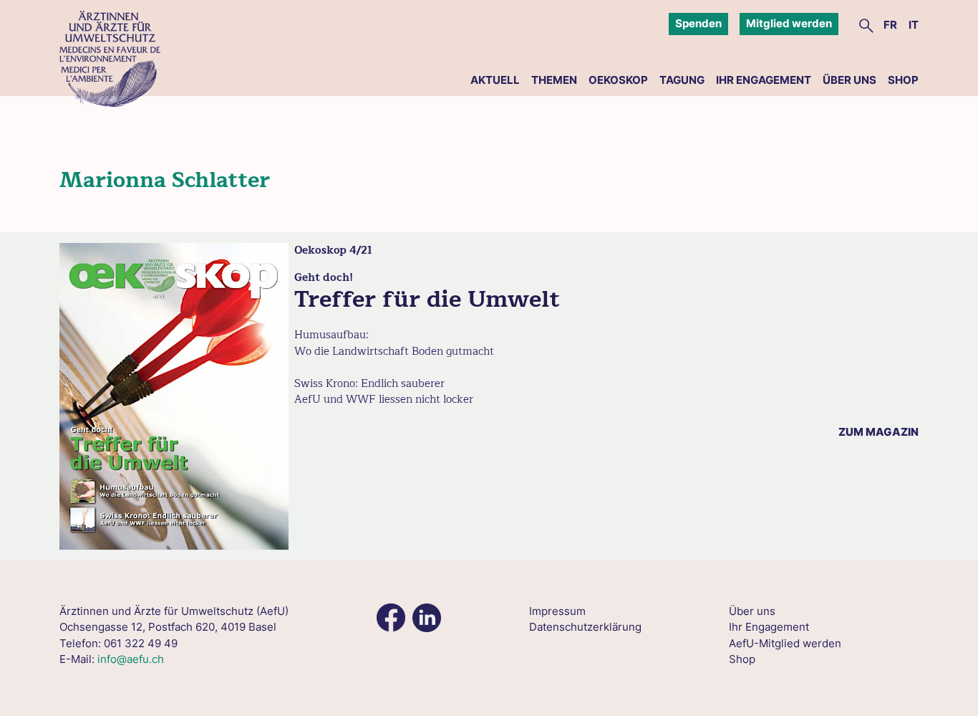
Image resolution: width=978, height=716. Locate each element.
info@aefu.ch (130, 659)
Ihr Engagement (763, 80)
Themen (554, 80)
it (914, 25)
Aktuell (495, 80)
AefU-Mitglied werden (785, 643)
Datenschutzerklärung (585, 627)
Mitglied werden (789, 23)
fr (890, 25)
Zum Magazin (878, 432)
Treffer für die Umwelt (427, 299)
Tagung (682, 80)
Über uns (849, 80)
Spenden (698, 23)
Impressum (557, 611)
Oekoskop (618, 80)
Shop (903, 80)
